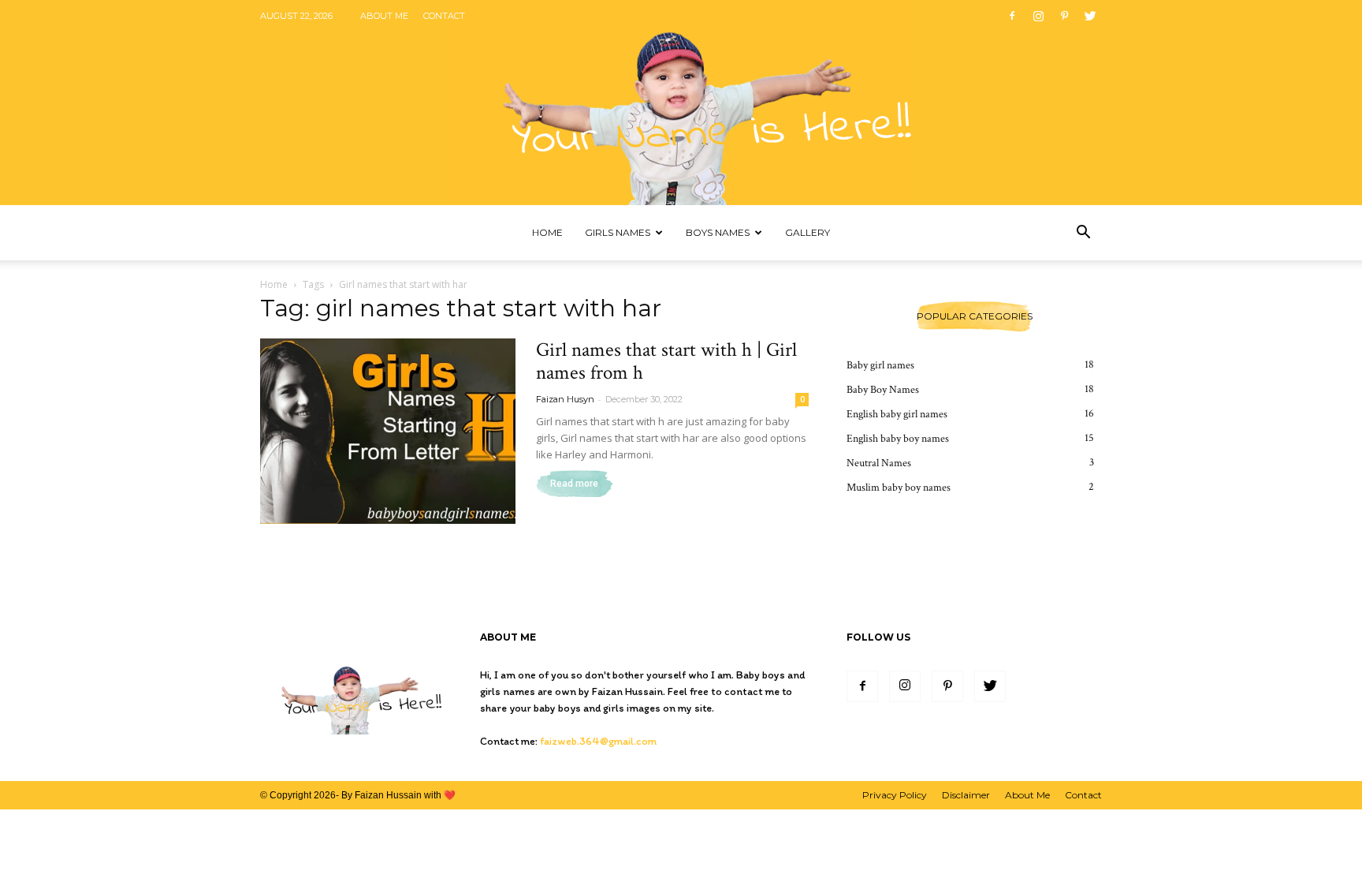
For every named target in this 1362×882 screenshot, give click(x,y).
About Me (384, 15)
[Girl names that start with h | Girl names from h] (387, 431)
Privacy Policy (894, 795)
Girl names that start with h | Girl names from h (666, 361)
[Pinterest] (1064, 16)
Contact (444, 15)
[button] (1083, 233)
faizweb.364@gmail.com (598, 741)
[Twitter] (1090, 16)
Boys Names (718, 232)
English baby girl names (897, 414)
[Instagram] (1038, 16)
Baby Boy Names (883, 390)
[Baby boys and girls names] (681, 102)
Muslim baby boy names (899, 487)
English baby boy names (898, 439)
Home (547, 232)
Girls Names (617, 232)
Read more (574, 483)
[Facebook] (1012, 16)
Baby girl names (880, 365)
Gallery (807, 232)
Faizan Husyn (565, 399)
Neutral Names (879, 463)
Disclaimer (966, 795)
